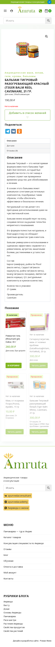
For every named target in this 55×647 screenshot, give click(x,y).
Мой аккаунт (10, 572)
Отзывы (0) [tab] (12, 150)
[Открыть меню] (6, 10)
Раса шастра (10, 620)
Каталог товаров (12, 537)
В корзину (14, 365)
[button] (46, 36)
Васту (7, 605)
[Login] (11, 10)
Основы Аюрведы (12, 612)
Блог (6, 555)
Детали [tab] (10, 145)
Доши (6, 608)
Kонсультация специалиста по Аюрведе (24, 543)
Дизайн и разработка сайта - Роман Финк (32, 640)
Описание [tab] (12, 141)
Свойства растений (13, 631)
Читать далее (39, 365)
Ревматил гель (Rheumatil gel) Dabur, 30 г (13, 338)
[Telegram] (49, 2)
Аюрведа (8, 601)
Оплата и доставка (13, 566)
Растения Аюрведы (13, 623)
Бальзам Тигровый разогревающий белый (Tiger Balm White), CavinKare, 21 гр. (39, 406)
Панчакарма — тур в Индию (18, 531)
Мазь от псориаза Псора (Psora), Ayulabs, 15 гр (15, 403)
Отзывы (7, 549)
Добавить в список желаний (27, 113)
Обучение (8, 560)
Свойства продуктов (14, 627)
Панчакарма (10, 616)
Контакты (8, 578)
